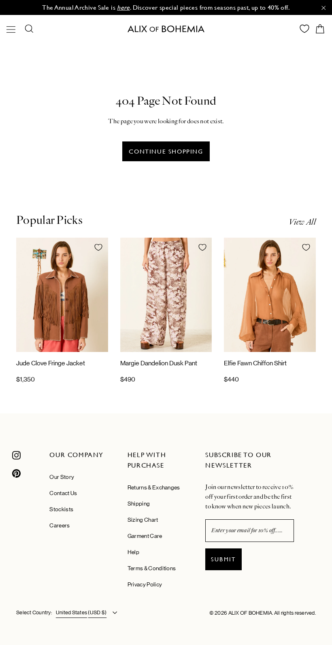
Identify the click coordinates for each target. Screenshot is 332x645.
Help (133, 552)
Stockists (61, 509)
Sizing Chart (143, 519)
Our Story (61, 477)
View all (302, 222)
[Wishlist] (304, 28)
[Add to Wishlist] (98, 247)
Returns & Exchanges (154, 487)
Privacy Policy (145, 584)
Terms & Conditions (152, 568)
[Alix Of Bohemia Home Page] (166, 29)
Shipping (139, 503)
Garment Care (145, 536)
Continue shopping (166, 151)
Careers (59, 525)
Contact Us (63, 493)
